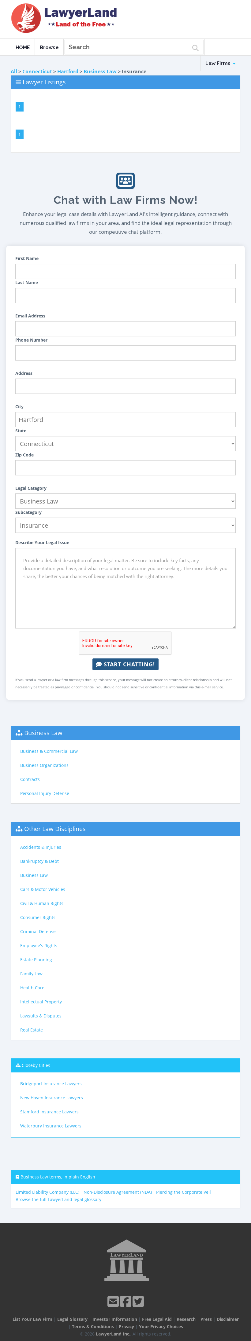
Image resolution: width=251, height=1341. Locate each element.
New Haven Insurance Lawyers (51, 1098)
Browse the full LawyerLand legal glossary (58, 1199)
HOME (23, 47)
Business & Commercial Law (49, 751)
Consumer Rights (37, 917)
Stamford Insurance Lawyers (49, 1112)
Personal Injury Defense (44, 793)
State (20, 431)
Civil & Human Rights (41, 903)
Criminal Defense (38, 931)
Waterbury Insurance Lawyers (50, 1126)
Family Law (31, 973)
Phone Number (31, 340)
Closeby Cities (36, 1065)
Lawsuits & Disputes (41, 1016)
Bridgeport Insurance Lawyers (51, 1083)
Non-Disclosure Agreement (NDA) (118, 1192)
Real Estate (31, 1030)
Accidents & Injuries (40, 847)
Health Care (32, 988)
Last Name (26, 282)
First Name (27, 258)
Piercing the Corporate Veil (183, 1192)
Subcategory (28, 512)
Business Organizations (44, 765)
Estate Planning (36, 959)
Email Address (30, 316)
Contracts (30, 779)
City (19, 406)
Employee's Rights (38, 945)
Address (23, 373)
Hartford (67, 71)
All (14, 71)
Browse (49, 47)
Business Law (100, 71)
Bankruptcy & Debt (39, 861)
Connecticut (37, 71)
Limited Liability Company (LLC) (47, 1192)
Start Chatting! (128, 664)
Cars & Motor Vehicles (42, 889)
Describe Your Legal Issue (42, 542)
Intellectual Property (41, 1002)
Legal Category (31, 488)
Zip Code (24, 455)
